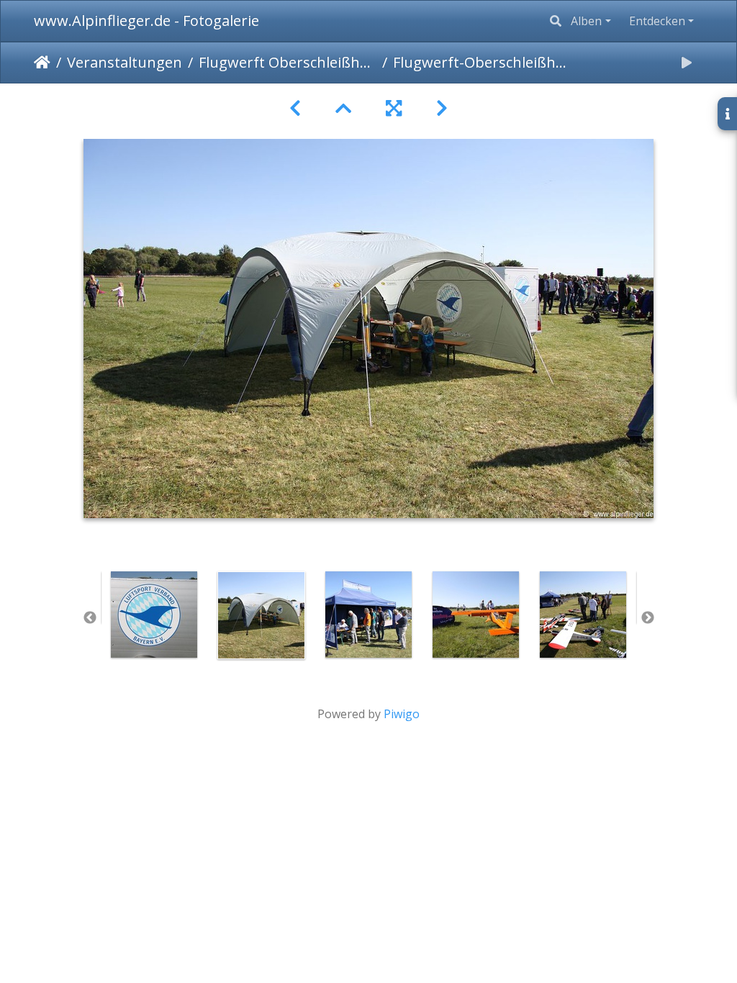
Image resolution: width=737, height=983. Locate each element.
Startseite (42, 62)
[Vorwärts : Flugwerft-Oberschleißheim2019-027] (442, 108)
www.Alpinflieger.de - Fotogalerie (146, 20)
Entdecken (657, 21)
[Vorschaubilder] (343, 108)
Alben (586, 21)
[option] (154, 614)
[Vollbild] (393, 108)
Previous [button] (90, 618)
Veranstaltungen (124, 62)
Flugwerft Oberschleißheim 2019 (287, 62)
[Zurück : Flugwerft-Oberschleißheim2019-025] (295, 108)
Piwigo (402, 714)
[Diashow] (686, 62)
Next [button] (648, 618)
